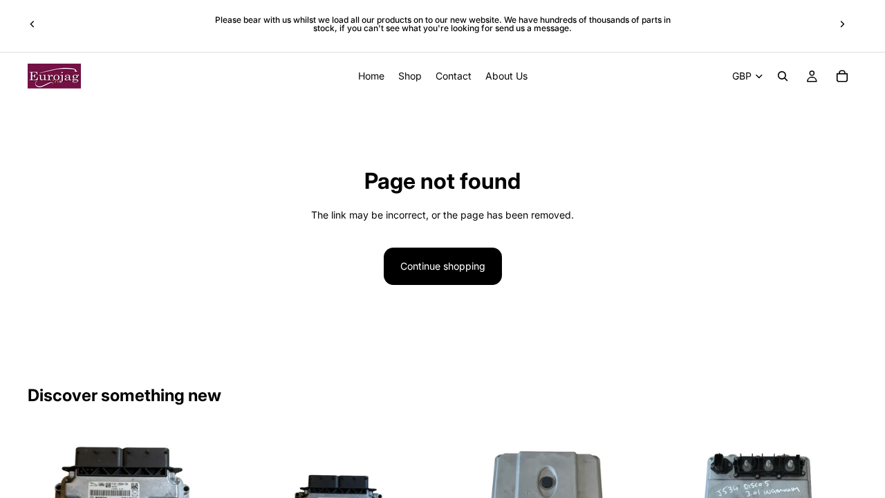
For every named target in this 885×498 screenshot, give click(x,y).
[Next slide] (842, 24)
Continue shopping (442, 266)
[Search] (782, 76)
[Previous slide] (32, 24)
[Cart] (842, 76)
